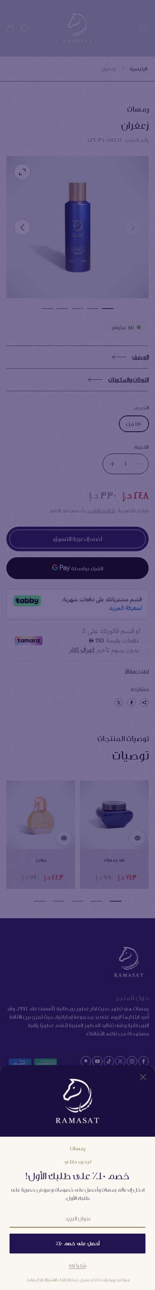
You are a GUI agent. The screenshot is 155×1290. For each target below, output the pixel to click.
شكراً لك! (77, 1265)
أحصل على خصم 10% (77, 1243)
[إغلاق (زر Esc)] (143, 1077)
